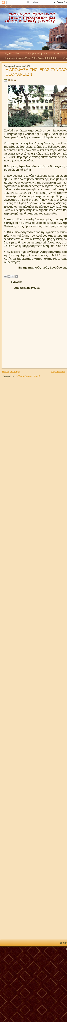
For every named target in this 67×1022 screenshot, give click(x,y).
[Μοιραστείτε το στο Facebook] (16, 276)
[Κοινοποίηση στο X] (12, 276)
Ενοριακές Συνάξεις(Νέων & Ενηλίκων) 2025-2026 (30, 58)
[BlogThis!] (9, 276)
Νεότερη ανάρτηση (11, 371)
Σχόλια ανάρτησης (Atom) (27, 376)
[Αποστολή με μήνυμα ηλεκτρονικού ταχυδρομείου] (5, 276)
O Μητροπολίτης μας (36, 53)
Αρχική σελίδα (12, 53)
